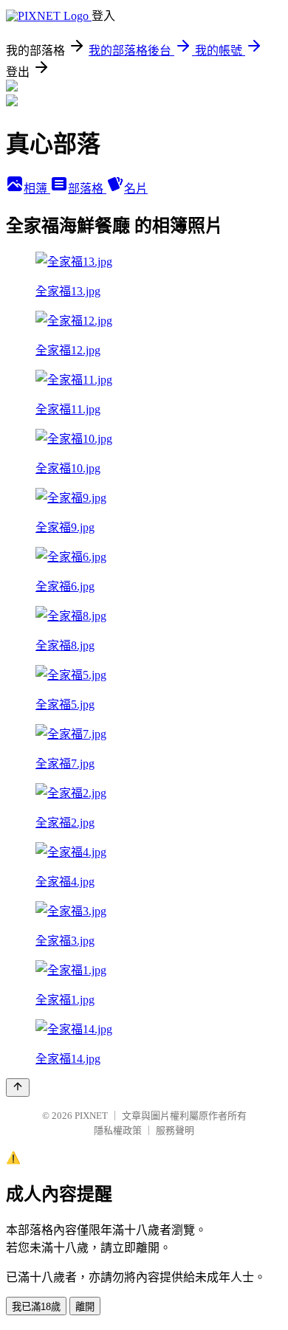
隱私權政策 (118, 1130)
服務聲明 (175, 1130)
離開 (85, 1306)
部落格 (87, 188)
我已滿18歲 (36, 1306)
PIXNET (91, 1115)
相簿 (37, 188)
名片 (136, 188)
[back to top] (18, 1087)
